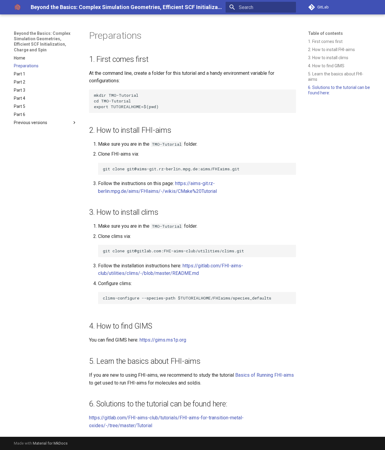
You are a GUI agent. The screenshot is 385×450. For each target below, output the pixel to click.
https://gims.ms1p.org (163, 340)
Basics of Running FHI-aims (264, 375)
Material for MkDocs (50, 443)
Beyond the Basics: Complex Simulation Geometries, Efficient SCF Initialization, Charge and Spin (42, 41)
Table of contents (325, 33)
